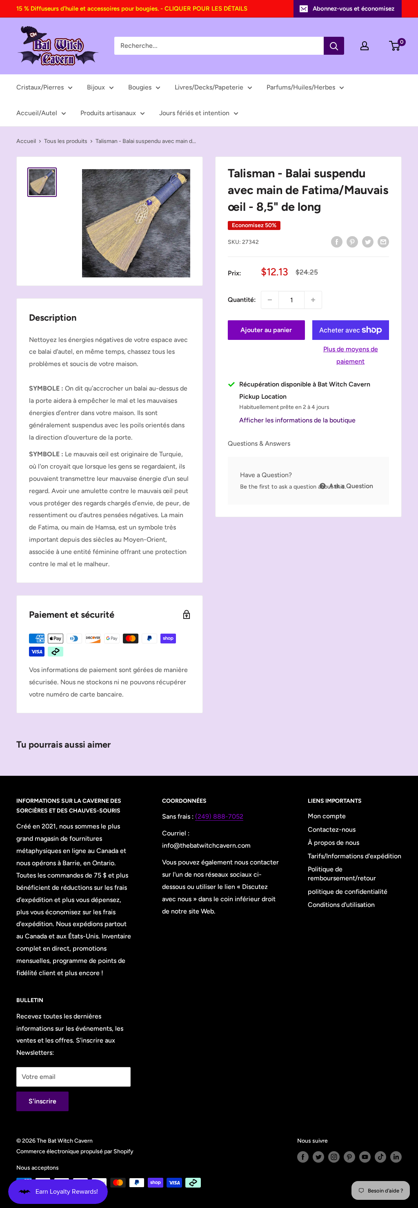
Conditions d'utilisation (341, 905)
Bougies (139, 87)
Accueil (26, 141)
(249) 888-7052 (219, 816)
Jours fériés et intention (194, 113)
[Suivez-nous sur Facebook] (303, 1157)
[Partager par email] (383, 241)
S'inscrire (42, 1101)
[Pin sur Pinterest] (352, 241)
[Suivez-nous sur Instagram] (334, 1157)
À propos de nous (333, 842)
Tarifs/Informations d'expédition (354, 856)
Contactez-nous (332, 829)
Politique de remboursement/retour (342, 873)
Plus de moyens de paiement (350, 355)
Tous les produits (65, 141)
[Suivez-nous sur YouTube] (365, 1157)
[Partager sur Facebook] (336, 241)
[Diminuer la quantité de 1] (269, 299)
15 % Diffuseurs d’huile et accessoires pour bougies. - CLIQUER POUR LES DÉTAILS (131, 8)
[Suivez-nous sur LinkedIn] (396, 1157)
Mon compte (327, 816)
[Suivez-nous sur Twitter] (318, 1157)
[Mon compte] (364, 45)
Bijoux (96, 87)
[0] (395, 46)
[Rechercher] (334, 46)
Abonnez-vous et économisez (353, 8)
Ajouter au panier (266, 330)
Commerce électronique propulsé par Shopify (74, 1151)
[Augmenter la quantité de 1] (313, 299)
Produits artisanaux (108, 113)
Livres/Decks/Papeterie (209, 87)
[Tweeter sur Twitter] (368, 241)
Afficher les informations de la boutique (297, 420)
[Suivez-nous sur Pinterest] (349, 1157)
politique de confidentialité (347, 891)
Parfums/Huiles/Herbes (301, 87)
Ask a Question (350, 486)
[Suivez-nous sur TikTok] (380, 1157)
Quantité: (242, 300)
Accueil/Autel (36, 113)
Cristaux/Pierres (40, 87)
